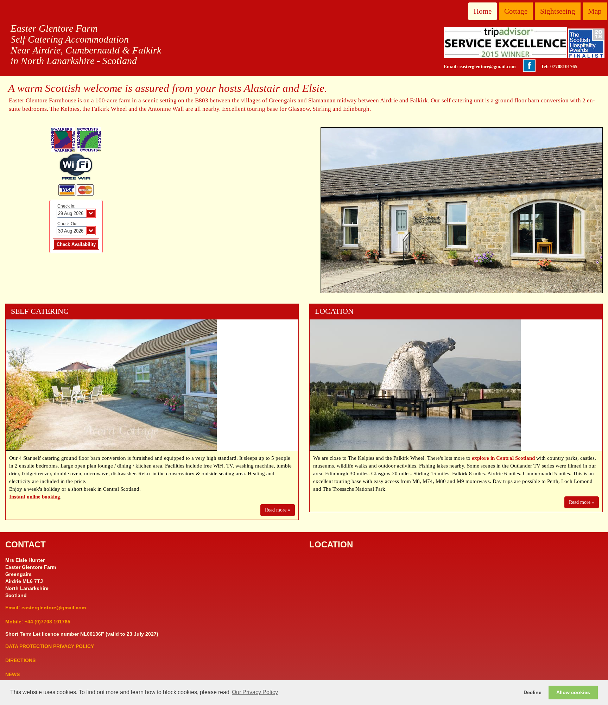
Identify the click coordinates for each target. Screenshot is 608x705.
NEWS (12, 674)
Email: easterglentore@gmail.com (480, 66)
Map (595, 11)
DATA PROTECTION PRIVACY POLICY (49, 646)
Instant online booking (34, 497)
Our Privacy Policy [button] (255, 692)
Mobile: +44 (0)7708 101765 (37, 621)
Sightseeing (557, 11)
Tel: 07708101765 (559, 66)
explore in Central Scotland (503, 458)
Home (483, 11)
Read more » (277, 510)
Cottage (515, 11)
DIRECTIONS (20, 660)
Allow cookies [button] (573, 692)
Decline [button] (533, 692)
